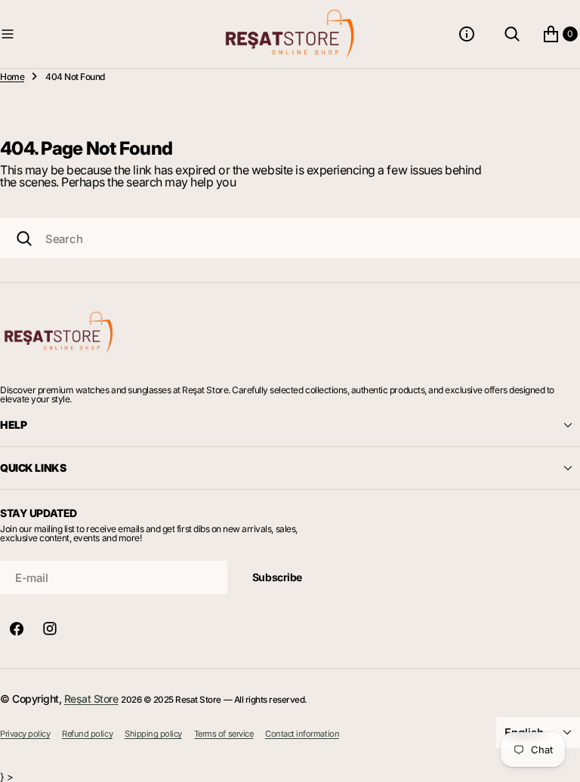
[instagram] (49, 628)
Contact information (302, 733)
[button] (109, 34)
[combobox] (290, 238)
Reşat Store (91, 698)
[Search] (24, 238)
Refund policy (87, 733)
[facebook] (16, 628)
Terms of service (223, 733)
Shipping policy (153, 733)
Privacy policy (25, 733)
